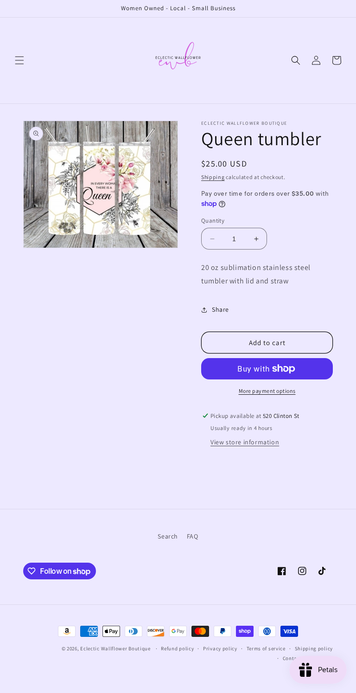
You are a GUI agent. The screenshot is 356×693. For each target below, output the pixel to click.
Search (168, 536)
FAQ (192, 536)
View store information (244, 442)
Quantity (212, 221)
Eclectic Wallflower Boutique (115, 648)
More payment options (267, 390)
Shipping (213, 176)
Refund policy (177, 648)
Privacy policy (220, 648)
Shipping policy (314, 648)
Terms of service (266, 648)
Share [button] (220, 309)
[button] (19, 60)
